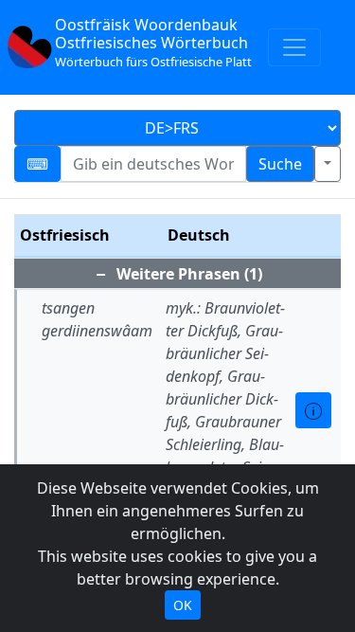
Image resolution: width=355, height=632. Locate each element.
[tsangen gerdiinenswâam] (313, 410)
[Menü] (294, 47)
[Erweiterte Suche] (327, 164)
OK (182, 605)
